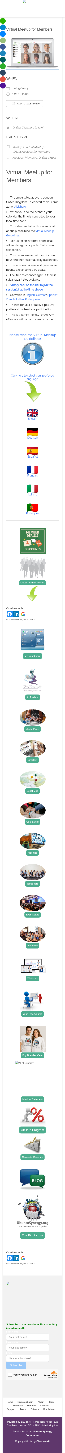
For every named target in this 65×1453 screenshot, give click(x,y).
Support (11, 1409)
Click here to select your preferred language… (32, 377)
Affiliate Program (32, 1130)
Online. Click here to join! (27, 127)
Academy (32, 945)
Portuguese (32, 299)
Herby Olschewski (39, 1441)
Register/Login (25, 1402)
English (30, 295)
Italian (20, 299)
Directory (32, 759)
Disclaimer (49, 1409)
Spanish (52, 295)
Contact (44, 1405)
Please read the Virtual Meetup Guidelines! (32, 337)
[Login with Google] (23, 614)
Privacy (35, 1409)
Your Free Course (32, 1013)
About (41, 1402)
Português (32, 513)
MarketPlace (32, 729)
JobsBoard (32, 883)
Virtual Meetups (35, 147)
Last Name (12, 1342)
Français (32, 475)
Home (10, 1402)
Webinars (32, 978)
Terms (23, 1409)
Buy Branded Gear (32, 1055)
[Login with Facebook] (10, 614)
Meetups (18, 147)
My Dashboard (32, 656)
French (10, 299)
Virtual (51, 157)
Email (9, 1352)
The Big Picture (32, 1235)
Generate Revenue (32, 1157)
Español (32, 456)
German (41, 295)
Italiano (32, 494)
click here (20, 206)
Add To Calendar (27, 104)
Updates (31, 1405)
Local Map (32, 790)
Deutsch (32, 437)
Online (42, 157)
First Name (12, 1331)
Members (31, 157)
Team (51, 1402)
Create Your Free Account (32, 583)
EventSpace (32, 914)
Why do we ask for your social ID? (20, 619)
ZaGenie (26, 1421)
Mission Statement (32, 1099)
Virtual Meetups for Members (31, 151)
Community (32, 821)
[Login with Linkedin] (16, 614)
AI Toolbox (32, 697)
